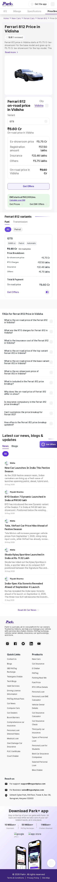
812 (5, 11)
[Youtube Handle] (39, 643)
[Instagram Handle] (7, 643)
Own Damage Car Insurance (14, 745)
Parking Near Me (39, 678)
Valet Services (13, 686)
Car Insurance (38, 664)
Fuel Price (36, 682)
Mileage (17, 11)
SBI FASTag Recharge (12, 670)
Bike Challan (37, 770)
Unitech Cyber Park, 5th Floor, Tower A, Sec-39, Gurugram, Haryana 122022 (30, 796)
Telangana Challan (15, 676)
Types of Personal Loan (40, 739)
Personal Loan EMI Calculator (40, 698)
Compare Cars (13, 708)
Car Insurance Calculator (38, 714)
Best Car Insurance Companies (40, 755)
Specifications (34, 11)
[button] (47, 292)
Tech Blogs (12, 681)
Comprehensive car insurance (15, 724)
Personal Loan (38, 692)
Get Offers (28, 186)
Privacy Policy (33, 878)
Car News (11, 703)
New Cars (16, 18)
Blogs (9, 664)
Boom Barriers (13, 717)
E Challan (36, 668)
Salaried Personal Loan (39, 763)
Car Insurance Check (38, 723)
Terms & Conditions (15, 878)
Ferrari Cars (29, 18)
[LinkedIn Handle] (31, 643)
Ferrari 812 (42, 18)
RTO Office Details (40, 687)
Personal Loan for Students (39, 747)
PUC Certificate (13, 751)
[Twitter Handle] (23, 643)
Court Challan (13, 756)
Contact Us (12, 659)
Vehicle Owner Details (38, 706)
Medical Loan (13, 738)
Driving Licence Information (13, 692)
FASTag (35, 673)
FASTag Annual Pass (15, 699)
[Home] (7, 4)
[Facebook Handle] (15, 643)
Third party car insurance (38, 731)
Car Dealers (12, 713)
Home (6, 18)
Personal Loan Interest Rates (13, 732)
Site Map (46, 878)
